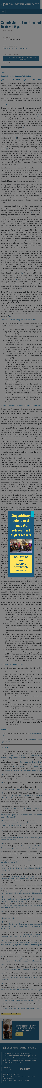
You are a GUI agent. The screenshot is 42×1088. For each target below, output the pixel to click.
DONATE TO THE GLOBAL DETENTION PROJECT (21, 564)
